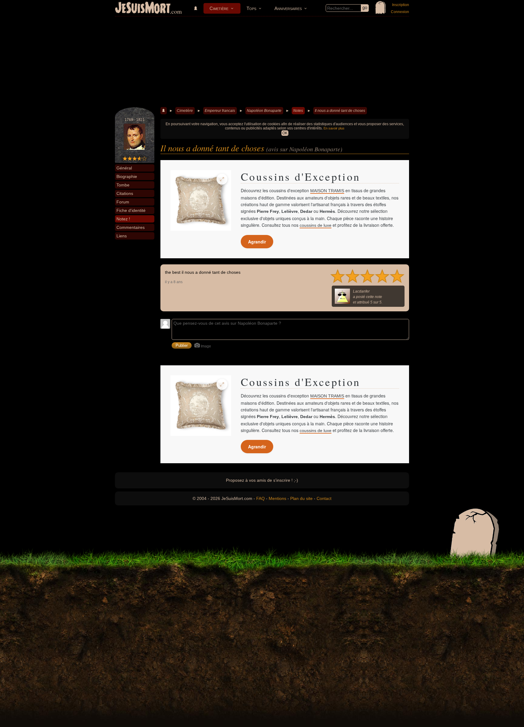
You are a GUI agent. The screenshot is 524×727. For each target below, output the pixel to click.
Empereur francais (220, 111)
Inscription (400, 5)
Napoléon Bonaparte (264, 111)
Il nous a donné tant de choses (340, 111)
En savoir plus (334, 128)
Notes (298, 111)
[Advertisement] (262, 61)
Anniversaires (288, 8)
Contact (324, 498)
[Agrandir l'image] (222, 179)
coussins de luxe (315, 225)
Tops (251, 8)
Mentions (277, 498)
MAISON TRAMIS (327, 190)
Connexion (400, 12)
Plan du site (301, 498)
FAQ (260, 498)
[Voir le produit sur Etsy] (200, 200)
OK (284, 133)
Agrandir (257, 242)
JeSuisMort (143, 8)
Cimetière (219, 8)
